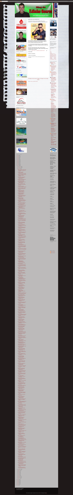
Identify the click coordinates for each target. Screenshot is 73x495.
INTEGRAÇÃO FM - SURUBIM (53, 123)
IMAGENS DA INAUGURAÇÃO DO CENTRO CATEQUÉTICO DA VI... (22, 443)
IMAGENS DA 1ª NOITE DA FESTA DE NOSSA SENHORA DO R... (21, 364)
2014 (18, 481)
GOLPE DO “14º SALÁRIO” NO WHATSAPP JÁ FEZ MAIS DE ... (22, 447)
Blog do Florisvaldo (52, 103)
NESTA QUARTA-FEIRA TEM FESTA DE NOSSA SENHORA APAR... (22, 459)
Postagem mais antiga (44, 78)
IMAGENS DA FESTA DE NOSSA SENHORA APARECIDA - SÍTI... (21, 194)
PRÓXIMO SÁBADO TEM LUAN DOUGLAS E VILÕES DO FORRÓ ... (22, 354)
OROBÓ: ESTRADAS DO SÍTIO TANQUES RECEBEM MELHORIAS (22, 440)
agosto (19, 470)
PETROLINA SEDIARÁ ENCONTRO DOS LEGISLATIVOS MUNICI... (21, 310)
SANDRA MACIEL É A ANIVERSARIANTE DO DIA (22, 244)
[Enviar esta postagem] (46, 50)
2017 (18, 165)
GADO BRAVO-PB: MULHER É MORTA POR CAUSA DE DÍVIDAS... (22, 201)
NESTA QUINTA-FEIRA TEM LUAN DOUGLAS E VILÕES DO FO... (22, 266)
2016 (18, 479)
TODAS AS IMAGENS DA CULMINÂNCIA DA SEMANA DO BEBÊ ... (22, 214)
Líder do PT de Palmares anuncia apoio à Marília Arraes (53, 97)
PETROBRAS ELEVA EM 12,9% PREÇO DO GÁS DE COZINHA (22, 431)
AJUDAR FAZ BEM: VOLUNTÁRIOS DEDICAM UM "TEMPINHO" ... (22, 305)
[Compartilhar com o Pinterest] (31, 51)
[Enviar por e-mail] (28, 51)
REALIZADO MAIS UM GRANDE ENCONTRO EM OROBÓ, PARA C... (22, 182)
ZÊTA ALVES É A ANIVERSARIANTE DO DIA (22, 404)
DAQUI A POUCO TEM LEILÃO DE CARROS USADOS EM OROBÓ (22, 170)
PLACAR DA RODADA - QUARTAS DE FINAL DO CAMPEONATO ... (21, 285)
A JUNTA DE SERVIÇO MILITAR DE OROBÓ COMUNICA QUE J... (21, 357)
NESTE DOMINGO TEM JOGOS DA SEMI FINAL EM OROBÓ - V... (22, 211)
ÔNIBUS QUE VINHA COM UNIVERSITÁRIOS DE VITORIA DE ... (21, 300)
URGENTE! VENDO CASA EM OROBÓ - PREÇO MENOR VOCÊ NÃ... (22, 465)
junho (19, 472)
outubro (19, 168)
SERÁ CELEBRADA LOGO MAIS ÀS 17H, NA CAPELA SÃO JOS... (22, 184)
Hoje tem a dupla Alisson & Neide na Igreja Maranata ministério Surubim (53, 115)
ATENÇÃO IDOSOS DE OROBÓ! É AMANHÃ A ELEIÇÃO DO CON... (21, 191)
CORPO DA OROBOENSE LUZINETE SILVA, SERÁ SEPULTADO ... (21, 243)
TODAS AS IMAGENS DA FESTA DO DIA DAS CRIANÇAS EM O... (21, 397)
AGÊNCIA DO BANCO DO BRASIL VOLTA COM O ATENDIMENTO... (21, 369)
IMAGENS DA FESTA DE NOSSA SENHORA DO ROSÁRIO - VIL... (21, 298)
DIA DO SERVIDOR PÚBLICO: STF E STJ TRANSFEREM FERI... (22, 220)
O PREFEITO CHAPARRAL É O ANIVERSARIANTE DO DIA (22, 293)
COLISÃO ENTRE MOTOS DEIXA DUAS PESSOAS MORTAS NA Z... (21, 223)
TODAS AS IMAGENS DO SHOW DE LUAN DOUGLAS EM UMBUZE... (22, 225)
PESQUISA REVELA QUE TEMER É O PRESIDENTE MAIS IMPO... (22, 230)
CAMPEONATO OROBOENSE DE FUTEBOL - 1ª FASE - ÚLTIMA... (22, 366)
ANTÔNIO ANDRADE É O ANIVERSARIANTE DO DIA (22, 324)
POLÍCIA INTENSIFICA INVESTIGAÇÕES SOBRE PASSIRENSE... (21, 455)
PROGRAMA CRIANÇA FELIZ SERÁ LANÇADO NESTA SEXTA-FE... (22, 228)
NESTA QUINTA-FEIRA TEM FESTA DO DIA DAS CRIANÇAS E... (21, 426)
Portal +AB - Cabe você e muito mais (53, 144)
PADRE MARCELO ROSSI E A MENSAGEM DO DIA (22, 344)
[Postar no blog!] (29, 51)
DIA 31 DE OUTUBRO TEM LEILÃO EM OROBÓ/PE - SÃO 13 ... (21, 362)
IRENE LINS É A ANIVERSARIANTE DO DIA (22, 335)
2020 (18, 162)
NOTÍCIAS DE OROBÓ (53, 95)
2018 (18, 164)
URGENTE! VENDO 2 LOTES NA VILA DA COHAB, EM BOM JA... (22, 189)
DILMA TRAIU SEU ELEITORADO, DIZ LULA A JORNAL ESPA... (22, 276)
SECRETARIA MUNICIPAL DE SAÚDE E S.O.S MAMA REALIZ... (22, 400)
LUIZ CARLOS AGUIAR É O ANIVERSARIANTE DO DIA (22, 467)
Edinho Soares (53, 251)
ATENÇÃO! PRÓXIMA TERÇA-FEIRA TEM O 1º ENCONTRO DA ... (22, 406)
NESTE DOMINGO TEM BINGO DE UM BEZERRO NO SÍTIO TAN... (21, 295)
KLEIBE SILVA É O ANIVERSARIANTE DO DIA (22, 263)
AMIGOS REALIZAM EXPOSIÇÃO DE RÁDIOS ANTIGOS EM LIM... (21, 343)
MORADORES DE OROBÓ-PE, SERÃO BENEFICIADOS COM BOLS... (22, 333)
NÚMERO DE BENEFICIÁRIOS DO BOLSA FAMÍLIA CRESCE (22, 175)
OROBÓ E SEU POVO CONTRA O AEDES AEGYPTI (22, 186)
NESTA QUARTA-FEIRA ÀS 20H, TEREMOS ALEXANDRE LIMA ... (21, 436)
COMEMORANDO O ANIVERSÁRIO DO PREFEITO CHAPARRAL (21, 262)
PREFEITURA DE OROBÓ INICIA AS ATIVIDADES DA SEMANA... (21, 273)
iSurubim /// (52, 113)
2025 (18, 156)
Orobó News (53, 99)
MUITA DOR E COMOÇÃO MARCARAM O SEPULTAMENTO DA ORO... (22, 235)
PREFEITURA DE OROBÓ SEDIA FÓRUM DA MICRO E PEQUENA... (22, 338)
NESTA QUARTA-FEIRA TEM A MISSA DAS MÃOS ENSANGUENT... (22, 347)
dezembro (19, 166)
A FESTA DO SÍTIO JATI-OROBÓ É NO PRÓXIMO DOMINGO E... (21, 240)
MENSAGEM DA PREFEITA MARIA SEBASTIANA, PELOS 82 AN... (21, 429)
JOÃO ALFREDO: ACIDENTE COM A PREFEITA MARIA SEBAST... (22, 393)
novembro (19, 167)
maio (18, 473)
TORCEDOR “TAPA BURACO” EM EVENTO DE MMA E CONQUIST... (22, 452)
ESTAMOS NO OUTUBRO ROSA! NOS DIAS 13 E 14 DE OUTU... (21, 413)
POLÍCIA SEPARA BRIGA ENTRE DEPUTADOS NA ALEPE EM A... (21, 317)
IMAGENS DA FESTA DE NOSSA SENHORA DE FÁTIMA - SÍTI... (21, 388)
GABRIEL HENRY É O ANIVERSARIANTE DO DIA (22, 424)
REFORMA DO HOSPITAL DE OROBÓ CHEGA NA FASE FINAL (22, 259)
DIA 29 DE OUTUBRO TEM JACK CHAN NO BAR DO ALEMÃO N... (21, 450)
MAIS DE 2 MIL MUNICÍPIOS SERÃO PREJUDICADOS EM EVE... (22, 268)
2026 (18, 155)
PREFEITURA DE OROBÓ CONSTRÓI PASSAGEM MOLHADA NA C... (21, 349)
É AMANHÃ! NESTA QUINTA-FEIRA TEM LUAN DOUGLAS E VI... (22, 252)
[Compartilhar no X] (30, 51)
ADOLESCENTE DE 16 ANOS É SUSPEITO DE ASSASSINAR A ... (22, 249)
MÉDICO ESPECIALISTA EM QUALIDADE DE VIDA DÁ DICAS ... (21, 374)
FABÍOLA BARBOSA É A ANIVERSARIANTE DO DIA (22, 205)
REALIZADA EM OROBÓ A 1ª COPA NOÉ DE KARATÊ (22, 203)
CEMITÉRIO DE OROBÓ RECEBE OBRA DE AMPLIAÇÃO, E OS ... (21, 216)
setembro (19, 469)
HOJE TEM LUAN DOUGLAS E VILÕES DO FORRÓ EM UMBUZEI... (22, 233)
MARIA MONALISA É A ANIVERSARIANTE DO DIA (22, 410)
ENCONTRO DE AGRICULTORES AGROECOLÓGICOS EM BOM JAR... (21, 290)
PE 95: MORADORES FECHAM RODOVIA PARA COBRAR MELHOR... (22, 315)
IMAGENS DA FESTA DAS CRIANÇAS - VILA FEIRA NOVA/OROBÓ (21, 283)
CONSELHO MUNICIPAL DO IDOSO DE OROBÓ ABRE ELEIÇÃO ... (21, 308)
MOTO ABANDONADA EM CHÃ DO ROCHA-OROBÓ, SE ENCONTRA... (22, 402)
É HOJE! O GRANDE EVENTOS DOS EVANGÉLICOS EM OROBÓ (22, 173)
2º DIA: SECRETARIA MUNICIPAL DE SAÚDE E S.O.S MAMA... (21, 376)
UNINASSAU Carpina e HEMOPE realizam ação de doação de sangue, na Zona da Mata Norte (53, 91)
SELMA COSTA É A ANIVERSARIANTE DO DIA (22, 331)
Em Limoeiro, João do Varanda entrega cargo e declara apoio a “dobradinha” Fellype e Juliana (53, 74)
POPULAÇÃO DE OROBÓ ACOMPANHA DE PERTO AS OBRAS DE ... (22, 322)
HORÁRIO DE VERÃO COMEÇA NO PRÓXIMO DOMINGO (21, 434)
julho (18, 471)
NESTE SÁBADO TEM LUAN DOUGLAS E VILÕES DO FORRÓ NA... (21, 313)
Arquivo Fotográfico (53, 63)
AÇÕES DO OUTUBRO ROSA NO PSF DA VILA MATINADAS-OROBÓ (22, 257)
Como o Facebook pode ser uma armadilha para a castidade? (53, 120)
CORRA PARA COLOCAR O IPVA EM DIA (21, 395)
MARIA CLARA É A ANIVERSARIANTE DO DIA (22, 456)
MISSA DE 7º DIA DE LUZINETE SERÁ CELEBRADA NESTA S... (21, 198)
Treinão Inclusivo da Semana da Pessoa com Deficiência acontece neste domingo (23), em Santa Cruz (53, 68)
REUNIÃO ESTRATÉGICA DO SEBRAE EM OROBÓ (22, 179)
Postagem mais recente (32, 78)
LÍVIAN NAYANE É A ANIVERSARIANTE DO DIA (22, 218)
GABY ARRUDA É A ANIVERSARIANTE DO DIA (22, 461)
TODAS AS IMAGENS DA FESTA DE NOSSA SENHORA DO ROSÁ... (21, 288)
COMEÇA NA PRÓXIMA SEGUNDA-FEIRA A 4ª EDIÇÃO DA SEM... (21, 320)
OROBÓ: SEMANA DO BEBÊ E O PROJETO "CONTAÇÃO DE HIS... (22, 247)
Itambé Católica (53, 118)
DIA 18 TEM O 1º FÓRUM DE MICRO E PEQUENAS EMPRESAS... (22, 415)
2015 (18, 480)
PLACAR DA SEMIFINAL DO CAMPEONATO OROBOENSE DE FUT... (21, 207)
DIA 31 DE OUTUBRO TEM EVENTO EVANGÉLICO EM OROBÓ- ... (22, 352)
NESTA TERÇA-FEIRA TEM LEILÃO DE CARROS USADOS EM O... (21, 178)
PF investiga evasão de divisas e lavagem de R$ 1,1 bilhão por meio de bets (53, 79)
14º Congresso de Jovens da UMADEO (53, 100)
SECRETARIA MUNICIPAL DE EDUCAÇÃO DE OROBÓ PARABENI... (22, 371)
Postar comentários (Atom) (34, 81)
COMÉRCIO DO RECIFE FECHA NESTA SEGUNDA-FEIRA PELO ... (22, 379)
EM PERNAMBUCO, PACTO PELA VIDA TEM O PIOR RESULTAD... (21, 384)
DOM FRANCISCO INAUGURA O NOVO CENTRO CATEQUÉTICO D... (22, 463)
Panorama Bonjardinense (53, 128)
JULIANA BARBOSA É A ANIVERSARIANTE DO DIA (22, 438)
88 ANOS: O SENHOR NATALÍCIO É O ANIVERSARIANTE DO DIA (22, 340)
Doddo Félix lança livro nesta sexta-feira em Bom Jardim (53, 125)
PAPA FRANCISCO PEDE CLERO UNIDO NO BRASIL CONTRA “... (22, 281)
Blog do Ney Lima (53, 65)
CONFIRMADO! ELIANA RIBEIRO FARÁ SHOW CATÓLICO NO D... (21, 329)
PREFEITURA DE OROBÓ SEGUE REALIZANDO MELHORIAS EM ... (21, 327)
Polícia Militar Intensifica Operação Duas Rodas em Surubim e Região (53, 130)
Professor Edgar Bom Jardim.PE (53, 77)
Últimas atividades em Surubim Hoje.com (53, 142)
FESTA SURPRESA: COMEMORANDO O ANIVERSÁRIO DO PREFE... (22, 278)
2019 (18, 163)
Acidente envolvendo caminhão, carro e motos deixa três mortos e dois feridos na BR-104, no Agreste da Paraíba (54, 85)
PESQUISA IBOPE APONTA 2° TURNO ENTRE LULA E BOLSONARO (22, 196)
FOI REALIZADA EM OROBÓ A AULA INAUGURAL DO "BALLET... (22, 238)
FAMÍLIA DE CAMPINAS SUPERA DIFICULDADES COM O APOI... (21, 271)
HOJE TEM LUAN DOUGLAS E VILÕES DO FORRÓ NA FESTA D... (22, 303)
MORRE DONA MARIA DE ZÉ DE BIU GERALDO (22, 445)
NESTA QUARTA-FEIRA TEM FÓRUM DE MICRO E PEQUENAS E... (22, 359)
